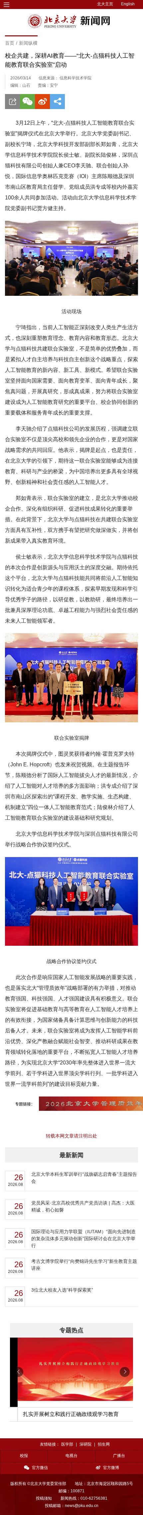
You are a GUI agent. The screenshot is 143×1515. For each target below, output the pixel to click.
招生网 (104, 1444)
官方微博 (111, 1467)
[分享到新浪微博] (42, 101)
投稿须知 (44, 1498)
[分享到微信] (27, 101)
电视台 (71, 1455)
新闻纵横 (28, 43)
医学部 (67, 1444)
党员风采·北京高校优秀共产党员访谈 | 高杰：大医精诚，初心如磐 (83, 1206)
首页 (9, 43)
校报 (24, 1455)
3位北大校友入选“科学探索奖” (62, 1290)
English (128, 4)
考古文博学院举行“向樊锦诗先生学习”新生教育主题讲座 (84, 1265)
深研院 (85, 1444)
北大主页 (105, 4)
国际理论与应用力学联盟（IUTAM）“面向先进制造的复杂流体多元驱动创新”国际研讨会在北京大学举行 (83, 1238)
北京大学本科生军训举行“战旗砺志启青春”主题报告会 (84, 1178)
